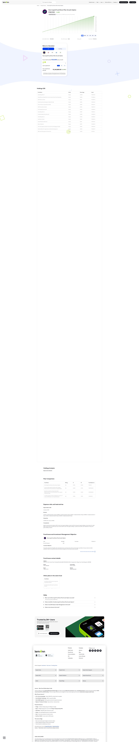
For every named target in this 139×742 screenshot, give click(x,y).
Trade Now (133, 2)
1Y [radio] (58, 65)
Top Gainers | (44, 665)
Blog (80, 652)
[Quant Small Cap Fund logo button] (52, 52)
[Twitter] (90, 651)
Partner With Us (108, 2)
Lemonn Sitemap (82, 656)
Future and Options (71, 654)
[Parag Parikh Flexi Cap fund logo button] (60, 52)
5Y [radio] (64, 65)
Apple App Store (56, 726)
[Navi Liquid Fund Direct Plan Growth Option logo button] (44, 52)
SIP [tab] (48, 48)
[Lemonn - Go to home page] (6, 2)
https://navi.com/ (73, 569)
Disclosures (81, 658)
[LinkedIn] (100, 651)
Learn (102, 2)
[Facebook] (95, 651)
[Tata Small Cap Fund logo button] (56, 52)
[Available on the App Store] (40, 626)
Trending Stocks (54, 665)
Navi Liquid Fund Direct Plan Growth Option (55, 5)
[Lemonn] (40, 651)
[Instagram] (93, 651)
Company (115, 2)
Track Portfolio (81, 654)
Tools (97, 2)
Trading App (70, 658)
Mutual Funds (43, 5)
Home (38, 5)
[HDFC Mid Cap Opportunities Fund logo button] (48, 52)
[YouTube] (98, 651)
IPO (68, 656)
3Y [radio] (61, 65)
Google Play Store (48, 726)
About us (80, 650)
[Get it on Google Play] (40, 629)
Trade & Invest (91, 2)
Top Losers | (49, 665)
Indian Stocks (70, 650)
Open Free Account (54, 633)
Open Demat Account (123, 2)
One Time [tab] (60, 48)
